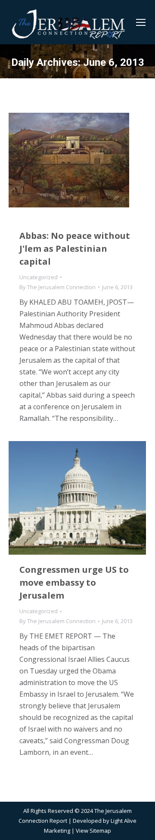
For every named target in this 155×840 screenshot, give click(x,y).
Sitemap (100, 830)
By (57, 287)
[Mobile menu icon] (140, 22)
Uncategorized (38, 277)
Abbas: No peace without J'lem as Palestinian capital (74, 248)
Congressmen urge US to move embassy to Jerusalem (74, 582)
